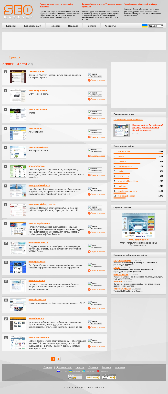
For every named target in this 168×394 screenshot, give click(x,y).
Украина (76, 371)
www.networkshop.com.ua (42, 204)
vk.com (121, 156)
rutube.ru (122, 186)
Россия (64, 371)
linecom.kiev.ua (36, 166)
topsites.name (124, 151)
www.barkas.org (37, 280)
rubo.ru (135, 133)
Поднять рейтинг (98, 80)
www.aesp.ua (35, 128)
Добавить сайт (32, 26)
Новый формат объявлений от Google (140, 4)
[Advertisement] (84, 41)
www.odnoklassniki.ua (128, 181)
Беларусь (104, 371)
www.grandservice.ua (39, 185)
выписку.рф (123, 176)
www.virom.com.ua (38, 242)
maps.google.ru (125, 166)
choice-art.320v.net (122, 289)
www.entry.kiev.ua (38, 90)
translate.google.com (127, 191)
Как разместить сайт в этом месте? (128, 120)
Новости (55, 26)
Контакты (110, 26)
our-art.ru (118, 282)
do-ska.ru (122, 161)
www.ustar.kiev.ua (38, 109)
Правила (73, 26)
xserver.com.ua (36, 71)
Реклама (91, 26)
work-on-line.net (121, 275)
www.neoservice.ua (38, 147)
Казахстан (90, 371)
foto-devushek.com (126, 196)
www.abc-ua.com (37, 299)
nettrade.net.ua (36, 318)
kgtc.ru (117, 267)
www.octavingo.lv (138, 239)
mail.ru (121, 171)
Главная (11, 26)
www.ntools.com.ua (39, 337)
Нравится (14, 57)
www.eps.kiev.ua (37, 261)
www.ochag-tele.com (39, 223)
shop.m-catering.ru (122, 260)
